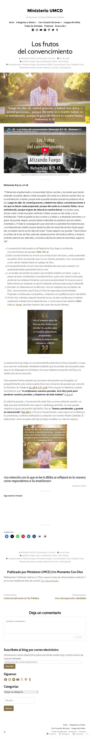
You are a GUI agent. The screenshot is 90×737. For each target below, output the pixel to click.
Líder (82, 64)
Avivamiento (41, 64)
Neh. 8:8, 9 (42, 252)
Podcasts (48, 26)
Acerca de (60, 26)
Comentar (78, 637)
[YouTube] (41, 29)
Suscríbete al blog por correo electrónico (31, 650)
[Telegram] (13, 679)
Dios (69, 64)
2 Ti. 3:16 (42, 387)
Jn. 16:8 (33, 387)
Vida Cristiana (63, 61)
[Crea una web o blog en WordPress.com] (4, 732)
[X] (22, 679)
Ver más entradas (50, 580)
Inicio (11, 22)
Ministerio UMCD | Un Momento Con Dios (38, 58)
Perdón (40, 67)
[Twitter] (53, 29)
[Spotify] (45, 29)
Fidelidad (75, 64)
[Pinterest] (49, 29)
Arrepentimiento (15, 64)
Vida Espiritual (65, 67)
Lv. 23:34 (17, 304)
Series (54, 61)
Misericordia (24, 67)
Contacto (82, 732)
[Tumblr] (56, 29)
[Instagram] (37, 29)
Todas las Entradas (33, 26)
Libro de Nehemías (43, 61)
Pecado (33, 67)
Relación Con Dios (51, 67)
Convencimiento (59, 64)
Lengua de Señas (72, 22)
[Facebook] (33, 29)
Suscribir (10, 666)
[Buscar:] (19, 700)
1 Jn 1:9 (68, 394)
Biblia (49, 64)
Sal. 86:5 (26, 412)
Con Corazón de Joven (49, 22)
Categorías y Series (25, 22)
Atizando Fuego (28, 61)
